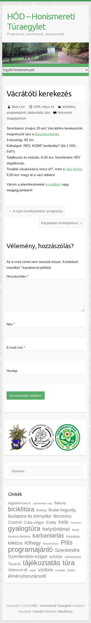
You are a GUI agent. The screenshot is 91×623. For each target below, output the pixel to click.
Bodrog (41, 510)
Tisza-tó (14, 564)
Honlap (12, 371)
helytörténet (56, 529)
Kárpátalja (73, 536)
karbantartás (48, 535)
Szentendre (67, 550)
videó (33, 570)
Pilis (67, 542)
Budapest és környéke (29, 516)
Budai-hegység (62, 510)
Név (11, 324)
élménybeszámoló (27, 576)
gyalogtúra (24, 528)
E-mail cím (16, 347)
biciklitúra (69, 107)
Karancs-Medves (19, 536)
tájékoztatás (35, 112)
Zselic (71, 570)
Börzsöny (62, 516)
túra (47, 112)
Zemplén (60, 570)
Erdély (51, 522)
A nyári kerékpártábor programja (36, 211)
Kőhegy (33, 543)
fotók (63, 522)
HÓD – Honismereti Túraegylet (40, 21)
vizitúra (45, 569)
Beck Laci (18, 107)
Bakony (60, 503)
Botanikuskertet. (47, 134)
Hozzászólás (17, 276)
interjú (75, 529)
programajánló (16, 112)
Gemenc (76, 522)
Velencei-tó (17, 570)
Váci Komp (74, 169)
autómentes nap (42, 503)
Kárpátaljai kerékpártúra (61, 223)
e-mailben (53, 184)
